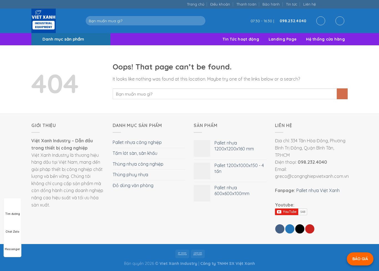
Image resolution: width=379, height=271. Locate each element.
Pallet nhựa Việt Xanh (318, 190)
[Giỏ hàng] (339, 20)
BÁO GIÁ (360, 258)
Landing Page (283, 39)
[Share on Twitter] (289, 228)
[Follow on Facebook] (322, 4)
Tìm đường (12, 214)
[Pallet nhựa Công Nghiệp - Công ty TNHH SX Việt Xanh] (54, 21)
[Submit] (199, 21)
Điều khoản (220, 4)
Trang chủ (195, 4)
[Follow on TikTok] (327, 4)
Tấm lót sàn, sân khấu (135, 153)
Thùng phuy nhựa (130, 174)
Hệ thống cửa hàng (325, 39)
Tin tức (291, 4)
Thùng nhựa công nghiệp (138, 164)
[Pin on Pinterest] (309, 228)
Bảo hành (271, 4)
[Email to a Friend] (299, 228)
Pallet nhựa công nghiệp (137, 142)
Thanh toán (246, 4)
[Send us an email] (333, 4)
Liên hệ (309, 4)
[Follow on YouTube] (345, 4)
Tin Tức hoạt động (241, 39)
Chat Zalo (12, 231)
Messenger (12, 249)
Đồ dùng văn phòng (133, 185)
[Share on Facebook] (279, 228)
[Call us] (339, 4)
